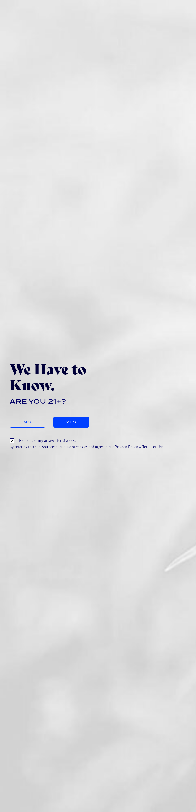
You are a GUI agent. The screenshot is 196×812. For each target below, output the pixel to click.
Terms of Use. (153, 447)
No (27, 422)
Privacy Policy (126, 447)
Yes (71, 422)
